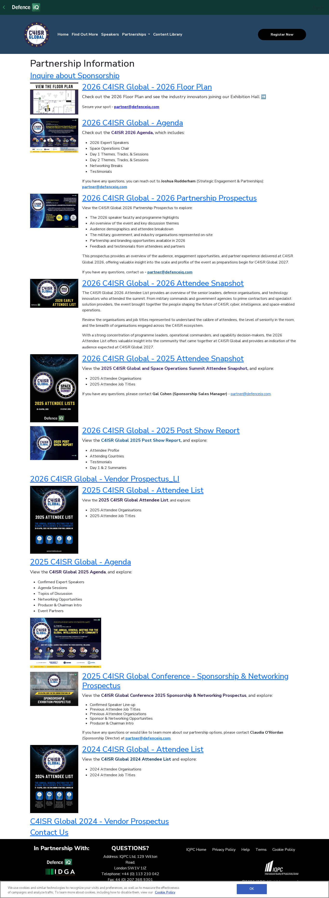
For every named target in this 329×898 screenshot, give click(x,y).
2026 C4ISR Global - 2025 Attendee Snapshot (163, 358)
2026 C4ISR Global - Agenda (132, 123)
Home (63, 34)
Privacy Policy (224, 849)
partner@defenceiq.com (104, 187)
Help (245, 849)
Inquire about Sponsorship (74, 76)
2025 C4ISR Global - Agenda (80, 562)
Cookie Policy (283, 849)
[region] (164, 889)
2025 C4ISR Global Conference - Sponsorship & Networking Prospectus (185, 681)
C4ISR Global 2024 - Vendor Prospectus (99, 821)
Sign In (318, 7)
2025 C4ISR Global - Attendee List (143, 490)
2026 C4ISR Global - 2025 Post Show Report (161, 430)
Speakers (110, 34)
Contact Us (49, 832)
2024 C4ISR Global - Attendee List (143, 749)
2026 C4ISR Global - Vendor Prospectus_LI (104, 479)
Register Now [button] (282, 34)
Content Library (167, 34)
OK (252, 889)
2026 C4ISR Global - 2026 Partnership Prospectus (169, 198)
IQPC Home (196, 849)
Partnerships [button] (134, 34)
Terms (261, 849)
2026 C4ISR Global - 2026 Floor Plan (147, 87)
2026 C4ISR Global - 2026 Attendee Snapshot (163, 283)
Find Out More (85, 34)
